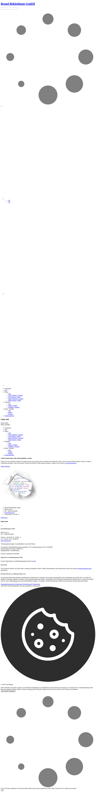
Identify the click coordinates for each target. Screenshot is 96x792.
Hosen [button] (6, 392)
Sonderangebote (9, 416)
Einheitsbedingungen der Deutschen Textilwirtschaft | (16, 584)
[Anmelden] (49, 294)
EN (9, 202)
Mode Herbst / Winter (14, 400)
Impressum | (4, 517)
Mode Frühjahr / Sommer (15, 399)
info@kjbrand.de (71, 463)
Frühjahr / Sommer (13, 407)
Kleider (10, 414)
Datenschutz (36, 584)
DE (9, 200)
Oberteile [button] (7, 402)
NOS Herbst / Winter (14, 397)
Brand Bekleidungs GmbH (18, 3)
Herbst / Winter (12, 405)
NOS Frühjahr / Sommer (15, 395)
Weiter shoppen (5, 466)
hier (34, 561)
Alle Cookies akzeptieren (8, 691)
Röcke (10, 412)
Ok (2, 790)
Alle (5, 390)
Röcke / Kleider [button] (9, 409)
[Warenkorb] (49, 385)
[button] (49, 199)
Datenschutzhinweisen (84, 568)
